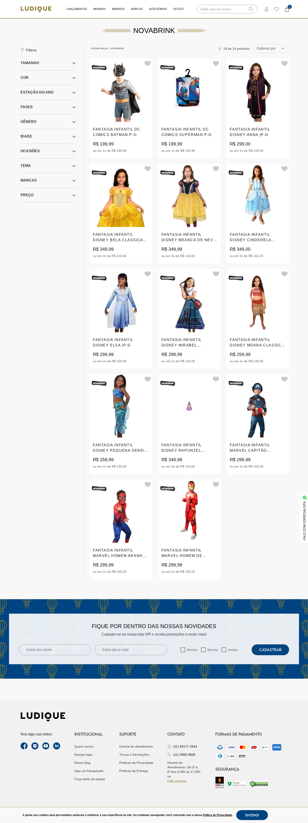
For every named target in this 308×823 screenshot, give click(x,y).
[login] (266, 9)
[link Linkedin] (56, 746)
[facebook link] (24, 746)
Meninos (118, 9)
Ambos (233, 650)
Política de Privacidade (217, 815)
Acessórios (158, 9)
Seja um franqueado (88, 771)
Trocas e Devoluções (134, 754)
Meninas (99, 9)
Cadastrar (270, 649)
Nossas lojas (83, 754)
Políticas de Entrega (133, 771)
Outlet (178, 9)
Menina (212, 650)
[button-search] (250, 9)
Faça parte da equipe (89, 779)
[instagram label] (35, 746)
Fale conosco (176, 781)
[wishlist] (276, 9)
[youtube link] (45, 746)
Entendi (252, 815)
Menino (192, 650)
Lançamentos (76, 9)
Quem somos (84, 746)
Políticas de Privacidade (136, 763)
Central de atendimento (136, 746)
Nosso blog (82, 763)
